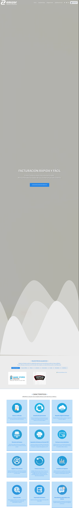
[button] (64, 2)
